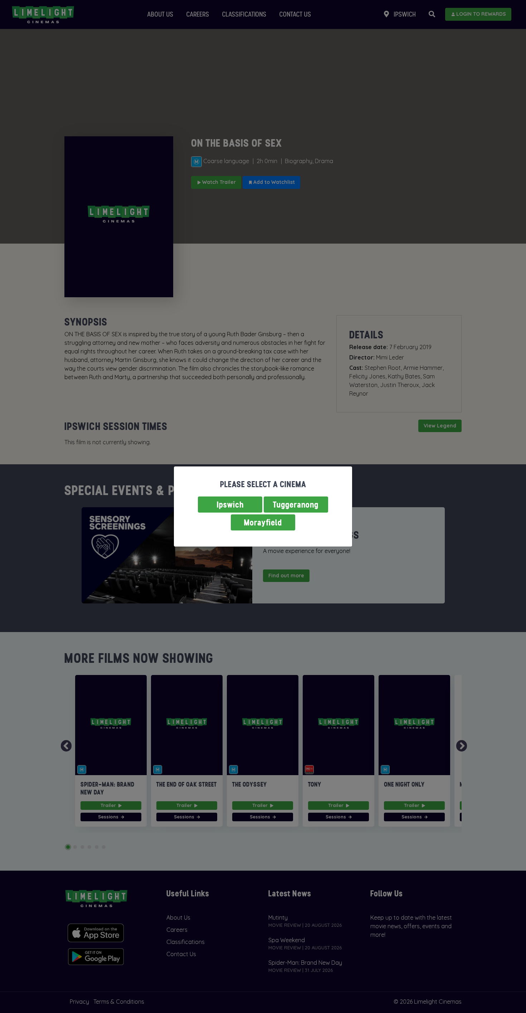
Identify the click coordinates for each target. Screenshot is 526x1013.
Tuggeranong (296, 504)
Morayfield (263, 522)
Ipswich (230, 504)
